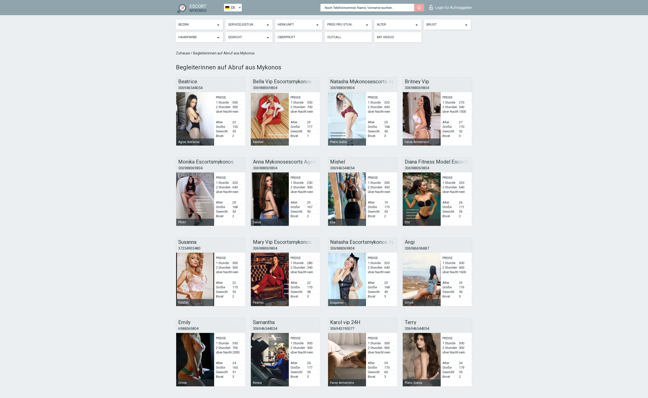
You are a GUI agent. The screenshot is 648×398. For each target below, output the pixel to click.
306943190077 (342, 328)
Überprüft (286, 37)
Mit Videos (385, 37)
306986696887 (417, 248)
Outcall (334, 37)
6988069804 (188, 328)
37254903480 (189, 248)
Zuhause (183, 53)
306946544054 (190, 88)
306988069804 (265, 88)
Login (453, 8)
